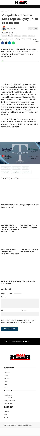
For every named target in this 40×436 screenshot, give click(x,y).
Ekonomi (5, 19)
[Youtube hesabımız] (25, 433)
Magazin (6, 30)
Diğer (4, 45)
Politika (5, 37)
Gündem (5, 22)
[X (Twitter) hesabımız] (12, 433)
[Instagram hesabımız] (19, 433)
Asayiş (5, 41)
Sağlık (5, 34)
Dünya (5, 15)
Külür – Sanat (7, 26)
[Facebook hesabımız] (6, 433)
